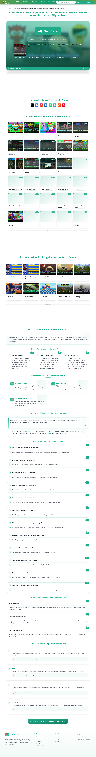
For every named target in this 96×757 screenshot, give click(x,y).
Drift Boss (34, 1)
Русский (82, 739)
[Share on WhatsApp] (50, 105)
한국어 (76, 742)
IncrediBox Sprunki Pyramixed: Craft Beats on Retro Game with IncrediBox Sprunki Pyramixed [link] (42, 8)
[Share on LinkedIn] (45, 105)
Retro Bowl (25, 1)
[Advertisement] (48, 83)
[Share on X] (32, 105)
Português (77, 739)
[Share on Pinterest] (63, 105)
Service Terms (58, 741)
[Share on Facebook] (36, 105)
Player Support (59, 736)
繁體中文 (88, 739)
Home (17, 1)
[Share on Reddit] (59, 105)
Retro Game (48, 433)
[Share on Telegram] (54, 105)
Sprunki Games (16, 8)
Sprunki (43, 1)
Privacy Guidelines (60, 739)
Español (88, 737)
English (76, 737)
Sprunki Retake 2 (26, 431)
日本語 (81, 737)
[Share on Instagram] (41, 105)
